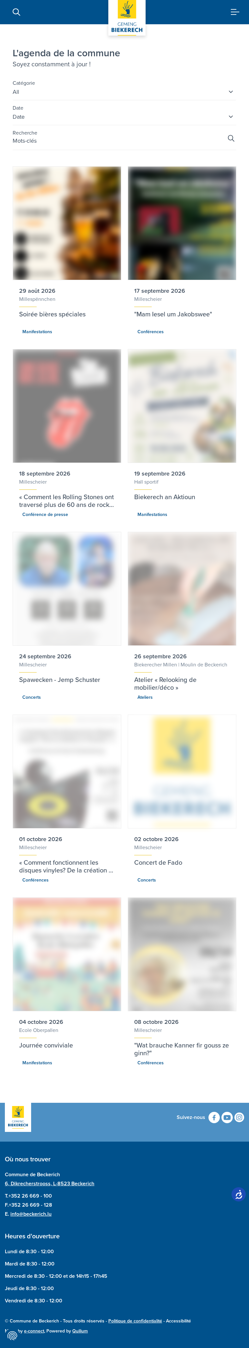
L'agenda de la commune (66, 53)
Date (18, 108)
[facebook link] (214, 1117)
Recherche (25, 133)
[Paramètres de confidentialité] (12, 1335)
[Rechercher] (231, 138)
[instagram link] (239, 1117)
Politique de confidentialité (135, 1321)
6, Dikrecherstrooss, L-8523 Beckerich (49, 1183)
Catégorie (24, 83)
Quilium (80, 1331)
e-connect (34, 1331)
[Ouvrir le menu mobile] (232, 12)
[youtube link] (227, 1117)
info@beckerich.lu (31, 1214)
